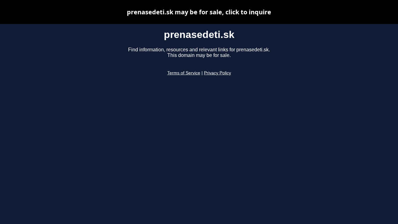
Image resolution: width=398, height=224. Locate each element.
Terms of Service (183, 73)
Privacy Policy (217, 73)
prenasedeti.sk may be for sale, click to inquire (199, 12)
